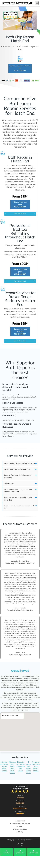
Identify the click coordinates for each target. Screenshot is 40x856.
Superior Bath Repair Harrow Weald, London (4, 766)
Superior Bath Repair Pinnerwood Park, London (21, 766)
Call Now (7, 853)
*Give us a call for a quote (20, 204)
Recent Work (33, 853)
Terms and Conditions (21, 829)
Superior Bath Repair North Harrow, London (36, 766)
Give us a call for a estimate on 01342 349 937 (20, 68)
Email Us (21, 826)
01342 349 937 (21, 821)
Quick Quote (20, 853)
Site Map (20, 832)
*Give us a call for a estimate (20, 331)
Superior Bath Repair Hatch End (21, 823)
